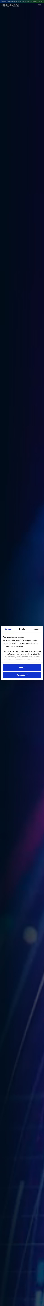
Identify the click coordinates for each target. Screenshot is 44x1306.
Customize (20, 675)
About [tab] (36, 629)
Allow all (22, 667)
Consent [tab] (8, 629)
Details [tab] (22, 629)
